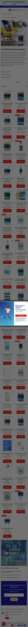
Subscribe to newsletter (19, 311)
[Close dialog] (27, 302)
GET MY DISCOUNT (21, 315)
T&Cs (18, 321)
